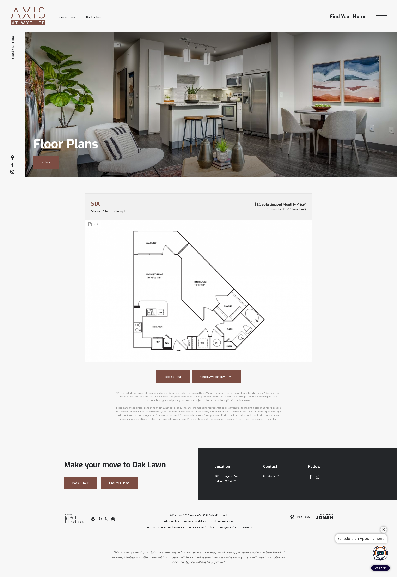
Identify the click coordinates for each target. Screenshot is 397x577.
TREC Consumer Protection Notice (164, 527)
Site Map (247, 527)
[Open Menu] (381, 17)
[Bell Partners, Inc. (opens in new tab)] (74, 518)
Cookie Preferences (222, 521)
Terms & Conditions (195, 521)
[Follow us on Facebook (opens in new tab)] (12, 165)
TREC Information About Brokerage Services (213, 527)
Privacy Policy (171, 521)
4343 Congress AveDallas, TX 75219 (226, 478)
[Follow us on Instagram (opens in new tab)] (12, 172)
